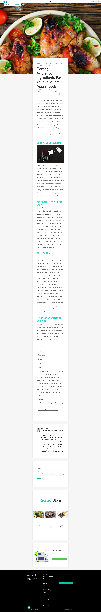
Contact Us (45, 577)
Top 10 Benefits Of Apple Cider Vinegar (38, 526)
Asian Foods (41, 414)
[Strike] (43, 473)
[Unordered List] (45, 473)
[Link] (49, 473)
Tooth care (49, 579)
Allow (19, 4)
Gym (49, 599)
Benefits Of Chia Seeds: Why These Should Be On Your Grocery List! (50, 527)
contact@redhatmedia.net (32, 579)
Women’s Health (50, 596)
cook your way (41, 383)
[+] (51, 473)
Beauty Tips (50, 586)
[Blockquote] (46, 473)
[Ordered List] (44, 473)
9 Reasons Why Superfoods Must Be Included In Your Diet (62, 526)
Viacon (71, 609)
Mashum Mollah (44, 428)
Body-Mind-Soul (49, 590)
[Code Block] (47, 473)
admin (46, 92)
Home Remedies (50, 575)
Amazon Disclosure (45, 584)
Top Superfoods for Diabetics (48, 410)
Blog (40, 63)
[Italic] (41, 473)
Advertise (45, 581)
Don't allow (15, 4)
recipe (41, 244)
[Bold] (40, 473)
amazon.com (29, 577)
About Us (45, 574)
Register (96, 1)
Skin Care (50, 582)
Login (92, 1)
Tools (44, 592)
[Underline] (42, 473)
